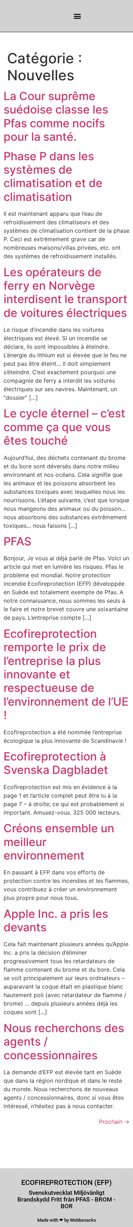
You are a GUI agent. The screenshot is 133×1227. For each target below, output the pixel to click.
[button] (77, 16)
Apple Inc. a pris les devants (56, 920)
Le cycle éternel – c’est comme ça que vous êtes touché (64, 426)
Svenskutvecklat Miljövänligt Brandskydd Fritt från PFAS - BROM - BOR (66, 1199)
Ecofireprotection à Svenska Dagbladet (56, 763)
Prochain (114, 1121)
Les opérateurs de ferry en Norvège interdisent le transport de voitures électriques (65, 292)
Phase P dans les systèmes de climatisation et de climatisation (53, 176)
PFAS (18, 541)
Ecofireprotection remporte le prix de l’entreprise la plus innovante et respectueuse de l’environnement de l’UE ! (66, 674)
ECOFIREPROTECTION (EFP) (66, 1182)
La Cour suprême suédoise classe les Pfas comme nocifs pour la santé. (56, 116)
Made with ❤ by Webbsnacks (66, 1220)
